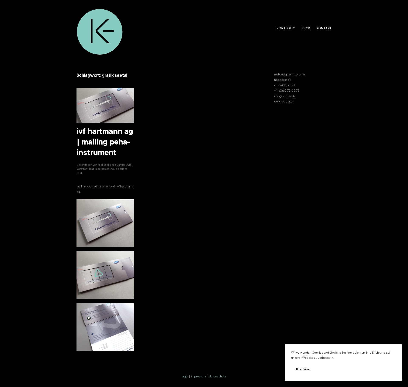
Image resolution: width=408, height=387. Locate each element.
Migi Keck (103, 165)
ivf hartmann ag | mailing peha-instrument (104, 143)
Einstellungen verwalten (360, 369)
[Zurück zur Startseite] (99, 28)
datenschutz (217, 376)
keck (306, 28)
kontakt (324, 28)
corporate (104, 169)
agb (185, 376)
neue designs (119, 169)
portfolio (285, 28)
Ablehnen (328, 369)
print (79, 173)
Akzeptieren (303, 369)
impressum (198, 376)
